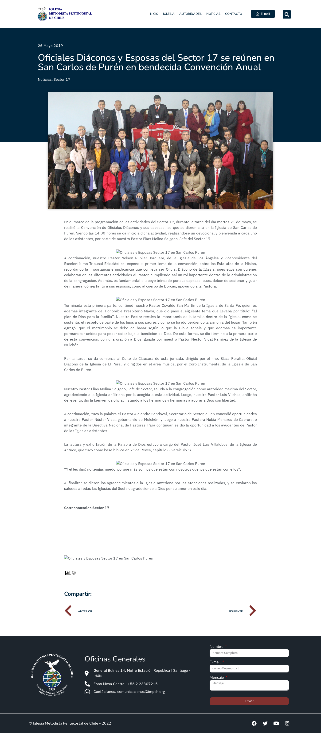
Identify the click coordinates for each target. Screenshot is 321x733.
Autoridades (190, 14)
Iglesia (169, 14)
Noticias (213, 14)
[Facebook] (254, 723)
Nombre (217, 647)
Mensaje (217, 678)
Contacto (233, 14)
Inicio (153, 14)
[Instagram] (287, 723)
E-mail (216, 662)
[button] (287, 14)
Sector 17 (62, 79)
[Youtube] (276, 723)
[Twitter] (265, 723)
